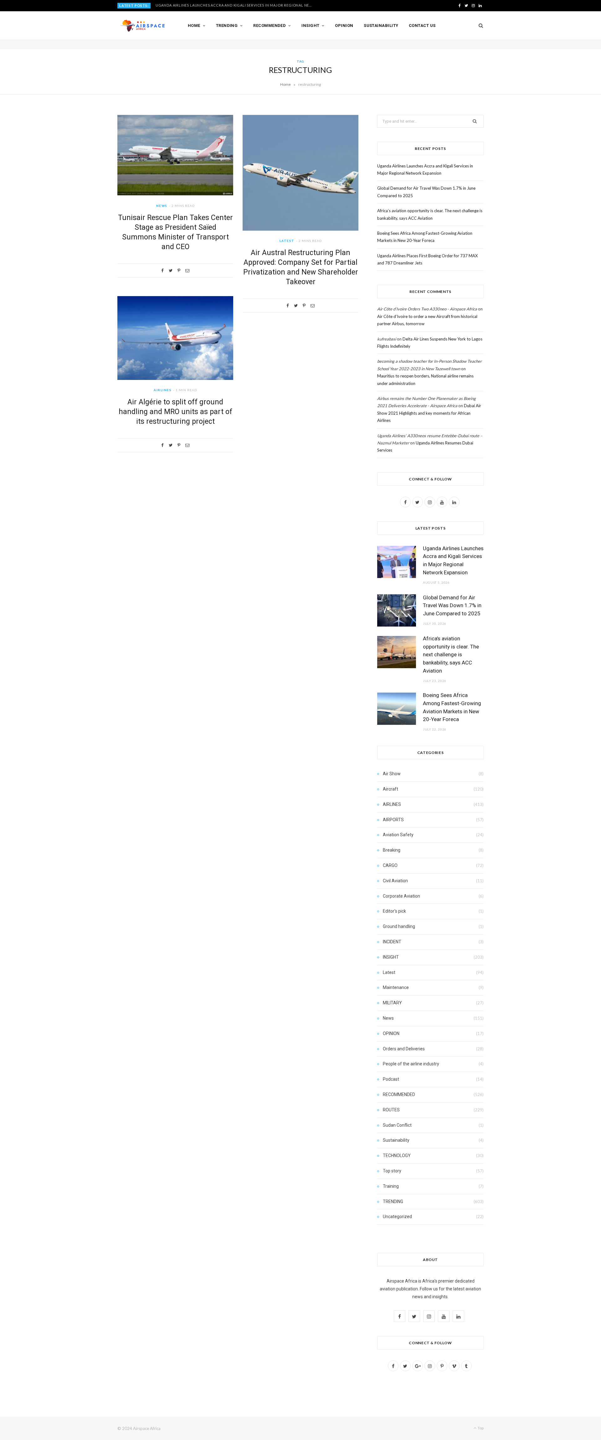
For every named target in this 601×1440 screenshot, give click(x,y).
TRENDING (393, 1201)
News (161, 206)
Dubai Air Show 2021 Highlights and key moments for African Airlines (429, 413)
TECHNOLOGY (397, 1155)
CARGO (390, 865)
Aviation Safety (398, 834)
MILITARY (392, 1002)
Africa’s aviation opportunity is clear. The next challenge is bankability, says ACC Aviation (451, 654)
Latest (287, 241)
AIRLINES (163, 390)
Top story (392, 1170)
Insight (310, 25)
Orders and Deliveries (404, 1048)
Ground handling (399, 926)
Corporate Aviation (401, 896)
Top (480, 1428)
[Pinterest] (178, 271)
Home (194, 25)
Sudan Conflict (397, 1125)
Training (391, 1186)
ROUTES (391, 1109)
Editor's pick (394, 911)
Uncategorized (397, 1216)
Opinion (344, 25)
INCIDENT (392, 941)
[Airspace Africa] (142, 26)
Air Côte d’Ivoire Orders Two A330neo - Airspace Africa (427, 308)
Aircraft (390, 789)
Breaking (391, 850)
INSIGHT (391, 957)
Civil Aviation (395, 880)
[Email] (187, 271)
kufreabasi (386, 338)
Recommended (269, 25)
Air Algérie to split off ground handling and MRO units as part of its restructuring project (175, 412)
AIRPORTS (393, 819)
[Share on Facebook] (162, 271)
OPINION (391, 1033)
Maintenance (396, 987)
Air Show (392, 773)
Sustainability (381, 25)
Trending (227, 25)
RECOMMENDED (399, 1094)
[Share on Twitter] (170, 271)
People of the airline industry (411, 1063)
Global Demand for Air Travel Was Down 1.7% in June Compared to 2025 (229, 5)
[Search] (479, 26)
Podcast (391, 1079)
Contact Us (422, 25)
